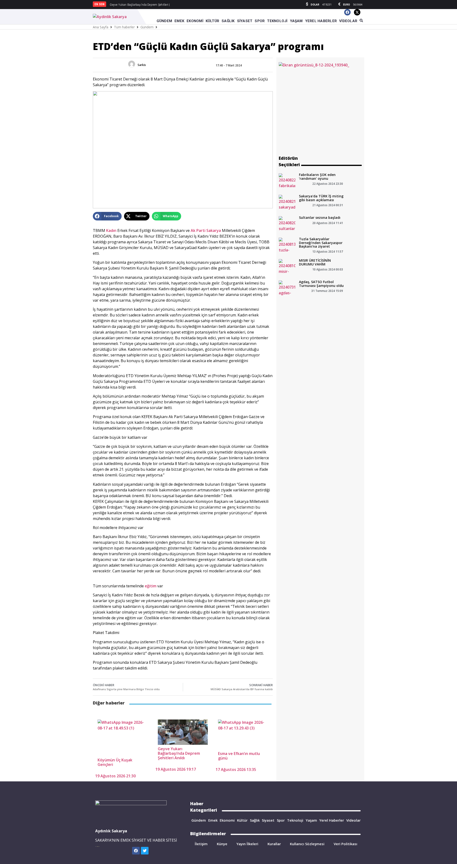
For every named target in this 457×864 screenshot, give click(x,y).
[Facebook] (347, 12)
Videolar (353, 820)
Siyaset (268, 820)
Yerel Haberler (331, 820)
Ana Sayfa (100, 27)
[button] (107, 216)
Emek (213, 820)
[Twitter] (145, 850)
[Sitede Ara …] (361, 21)
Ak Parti (198, 230)
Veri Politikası (345, 843)
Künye (222, 843)
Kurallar (274, 843)
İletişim (201, 843)
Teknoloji (295, 820)
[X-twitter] (357, 12)
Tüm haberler (124, 27)
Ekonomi (227, 820)
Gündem (147, 27)
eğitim (150, 586)
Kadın (111, 230)
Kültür (242, 820)
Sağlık (255, 820)
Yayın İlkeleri (247, 843)
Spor (281, 820)
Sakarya (213, 230)
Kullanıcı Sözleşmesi (307, 843)
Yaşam (311, 820)
